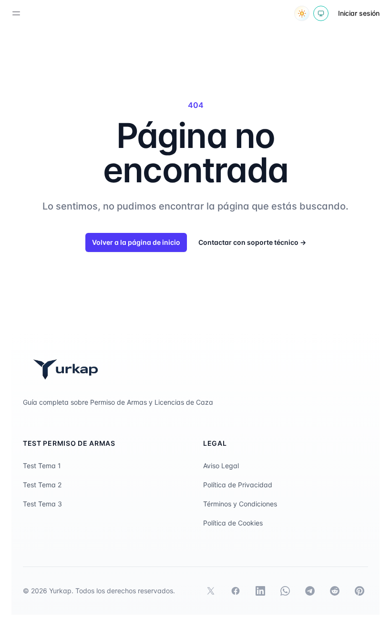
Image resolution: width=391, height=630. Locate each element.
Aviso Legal (221, 466)
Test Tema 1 (42, 466)
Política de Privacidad (237, 485)
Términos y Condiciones (240, 504)
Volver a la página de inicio (136, 242)
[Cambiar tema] (301, 13)
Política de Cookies (233, 523)
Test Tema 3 (42, 504)
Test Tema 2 (42, 485)
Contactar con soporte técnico (252, 242)
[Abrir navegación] (16, 13)
